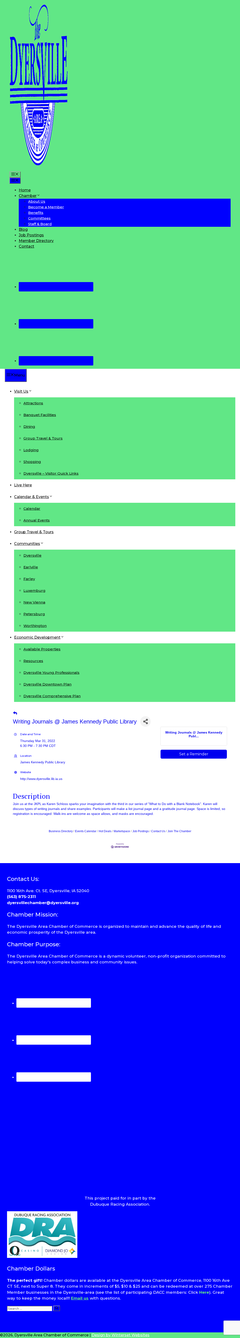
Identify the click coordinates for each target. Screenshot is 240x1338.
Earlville (30, 567)
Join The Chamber (179, 831)
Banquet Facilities (39, 415)
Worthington (35, 625)
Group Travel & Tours (43, 438)
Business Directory (61, 831)
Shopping (32, 461)
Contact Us (158, 831)
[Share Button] (145, 721)
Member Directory (36, 241)
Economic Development (37, 637)
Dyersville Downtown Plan (47, 684)
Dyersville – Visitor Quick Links (51, 473)
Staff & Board (40, 224)
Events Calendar (85, 831)
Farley (29, 579)
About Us (36, 201)
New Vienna (34, 602)
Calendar (31, 508)
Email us (80, 1298)
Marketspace (122, 831)
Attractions (33, 403)
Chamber (28, 196)
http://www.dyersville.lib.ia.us (41, 779)
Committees (39, 218)
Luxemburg (34, 590)
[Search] (56, 1308)
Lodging (31, 450)
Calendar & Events (31, 497)
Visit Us (21, 391)
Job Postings (31, 235)
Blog (23, 229)
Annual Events (36, 520)
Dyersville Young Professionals (51, 672)
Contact (26, 246)
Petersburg (34, 614)
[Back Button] (15, 713)
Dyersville (32, 555)
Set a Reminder (193, 754)
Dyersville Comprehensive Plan (52, 696)
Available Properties (41, 649)
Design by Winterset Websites (121, 1335)
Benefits (35, 212)
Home (25, 190)
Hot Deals (105, 831)
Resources (33, 661)
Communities (27, 543)
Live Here (23, 485)
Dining (29, 426)
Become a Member (46, 207)
